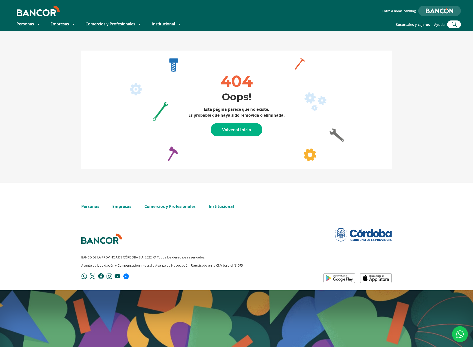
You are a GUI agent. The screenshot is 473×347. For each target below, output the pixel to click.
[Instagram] (109, 276)
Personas (25, 24)
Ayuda (439, 24)
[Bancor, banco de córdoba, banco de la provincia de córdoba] (38, 10)
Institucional (163, 24)
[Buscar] (454, 24)
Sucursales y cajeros (413, 24)
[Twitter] (93, 276)
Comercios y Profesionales (110, 24)
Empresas (60, 24)
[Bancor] (101, 238)
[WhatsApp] (84, 276)
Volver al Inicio (236, 129)
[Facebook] (101, 276)
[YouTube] (117, 276)
